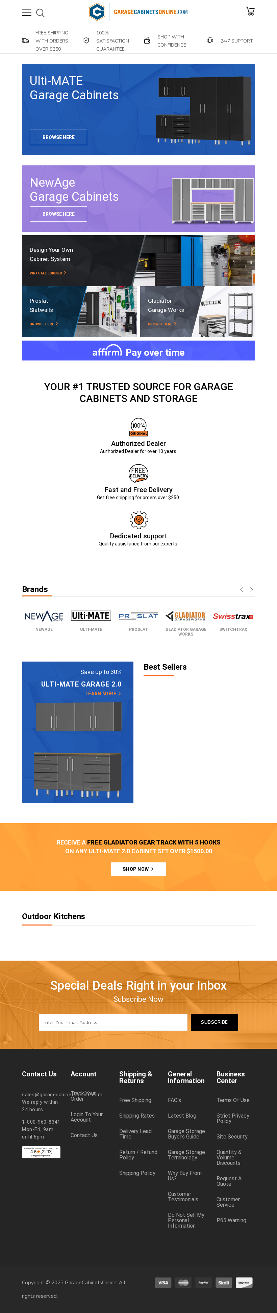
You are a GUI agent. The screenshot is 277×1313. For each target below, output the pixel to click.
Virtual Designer (46, 273)
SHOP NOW (136, 869)
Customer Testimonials (183, 1196)
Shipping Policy (137, 1173)
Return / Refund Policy (138, 1155)
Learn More (101, 693)
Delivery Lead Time (135, 1134)
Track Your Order (83, 1096)
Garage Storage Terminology (186, 1155)
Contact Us (84, 1135)
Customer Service (228, 1202)
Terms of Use (233, 1100)
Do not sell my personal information (186, 1220)
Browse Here (59, 137)
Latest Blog (182, 1116)
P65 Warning (231, 1220)
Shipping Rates (137, 1116)
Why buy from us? (185, 1176)
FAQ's (174, 1100)
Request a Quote (229, 1181)
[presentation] (241, 590)
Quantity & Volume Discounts (229, 1158)
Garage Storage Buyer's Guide (186, 1134)
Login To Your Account (87, 1117)
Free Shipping (135, 1100)
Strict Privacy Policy (233, 1118)
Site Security (232, 1137)
